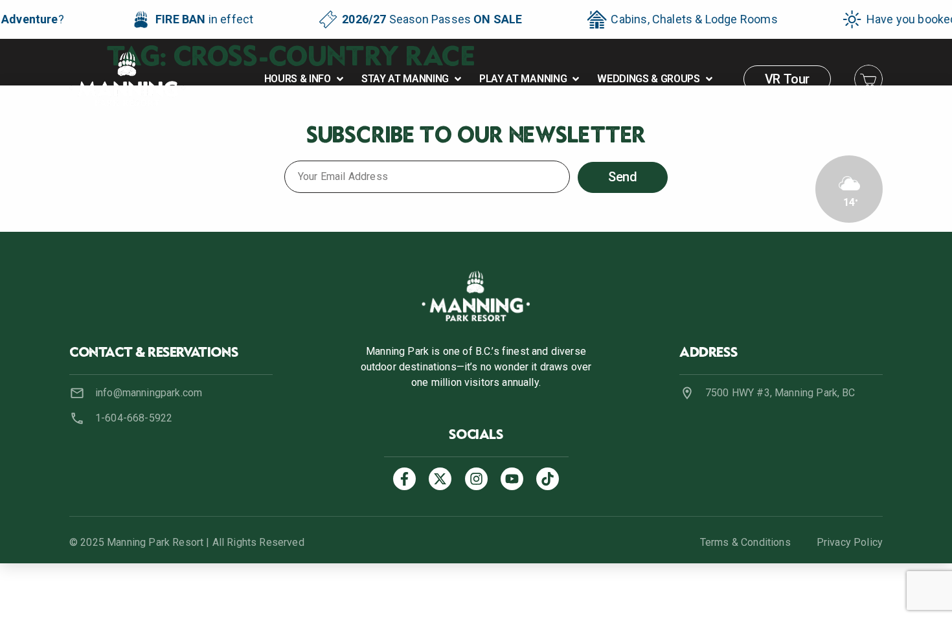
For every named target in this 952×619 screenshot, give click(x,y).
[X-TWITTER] (440, 478)
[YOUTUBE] (512, 478)
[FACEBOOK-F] (404, 478)
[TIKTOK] (547, 478)
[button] (305, 79)
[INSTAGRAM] (476, 478)
